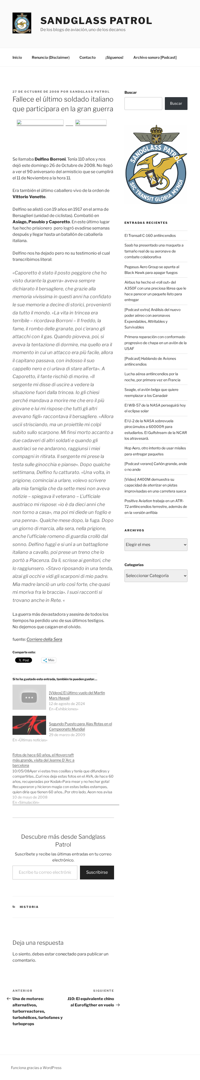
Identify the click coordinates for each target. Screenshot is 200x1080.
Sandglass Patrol (96, 20)
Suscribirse (97, 872)
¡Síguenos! (114, 57)
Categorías (133, 564)
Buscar (130, 92)
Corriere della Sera (44, 639)
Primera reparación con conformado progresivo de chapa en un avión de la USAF (155, 342)
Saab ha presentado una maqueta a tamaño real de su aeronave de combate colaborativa (154, 251)
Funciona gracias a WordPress (36, 1067)
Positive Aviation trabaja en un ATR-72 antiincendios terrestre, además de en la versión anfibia (155, 506)
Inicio (17, 57)
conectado (66, 954)
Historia (29, 907)
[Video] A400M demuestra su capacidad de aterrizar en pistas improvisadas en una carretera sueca (155, 485)
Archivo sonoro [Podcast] (155, 57)
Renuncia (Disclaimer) (51, 57)
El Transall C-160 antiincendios (150, 235)
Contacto (87, 57)
